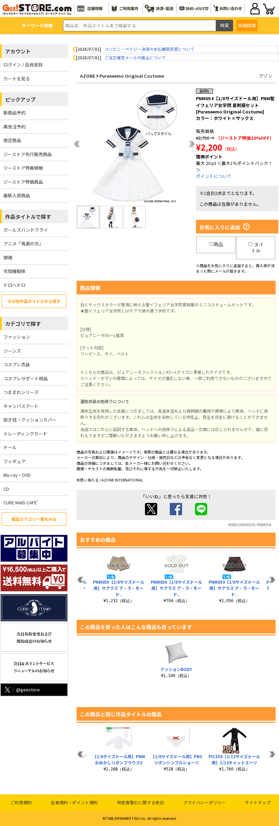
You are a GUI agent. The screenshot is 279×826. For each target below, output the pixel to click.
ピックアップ (20, 99)
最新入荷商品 (16, 195)
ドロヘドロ (14, 285)
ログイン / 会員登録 (23, 64)
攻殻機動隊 (14, 271)
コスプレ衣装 (16, 364)
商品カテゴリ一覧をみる (34, 519)
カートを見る (16, 78)
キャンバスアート (20, 406)
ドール (10, 447)
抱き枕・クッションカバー (29, 419)
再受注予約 (14, 126)
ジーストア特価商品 (23, 182)
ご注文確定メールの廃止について (135, 57)
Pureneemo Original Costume (131, 76)
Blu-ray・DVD (17, 475)
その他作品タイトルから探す (34, 301)
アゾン (265, 76)
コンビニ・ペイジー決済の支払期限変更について (149, 49)
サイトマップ (258, 802)
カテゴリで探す (23, 323)
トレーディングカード (25, 433)
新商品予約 (14, 112)
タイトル (257, 247)
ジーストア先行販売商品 (27, 154)
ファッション (16, 337)
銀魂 (7, 257)
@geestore (28, 689)
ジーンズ (12, 351)
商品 (218, 244)
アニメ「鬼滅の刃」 (23, 243)
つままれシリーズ (20, 392)
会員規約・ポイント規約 (74, 802)
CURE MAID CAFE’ (20, 502)
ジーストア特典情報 (23, 168)
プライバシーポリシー (204, 802)
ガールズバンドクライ (25, 230)
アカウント (18, 51)
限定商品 (12, 140)
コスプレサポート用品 (25, 378)
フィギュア (14, 461)
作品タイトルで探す (28, 216)
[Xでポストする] (151, 513)
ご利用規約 (21, 802)
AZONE (87, 76)
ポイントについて (213, 176)
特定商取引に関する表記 (140, 802)
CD (6, 489)
